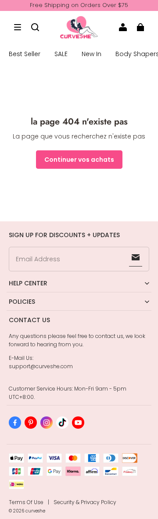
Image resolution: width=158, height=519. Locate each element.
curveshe (35, 511)
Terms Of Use (26, 502)
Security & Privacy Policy (85, 502)
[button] (17, 27)
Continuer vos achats (79, 159)
